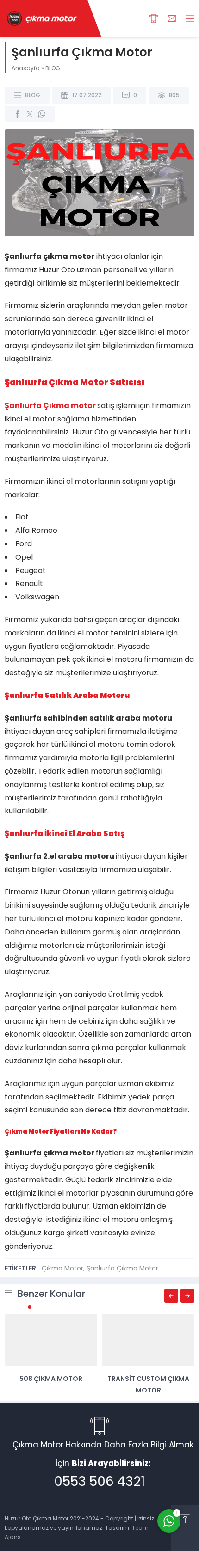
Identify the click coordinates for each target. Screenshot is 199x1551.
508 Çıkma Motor (50, 1378)
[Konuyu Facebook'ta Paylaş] (17, 114)
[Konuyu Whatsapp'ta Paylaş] (41, 114)
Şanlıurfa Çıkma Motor (122, 1268)
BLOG (52, 68)
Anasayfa (26, 68)
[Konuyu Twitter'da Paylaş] (29, 114)
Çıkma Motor (62, 1268)
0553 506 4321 (99, 1481)
